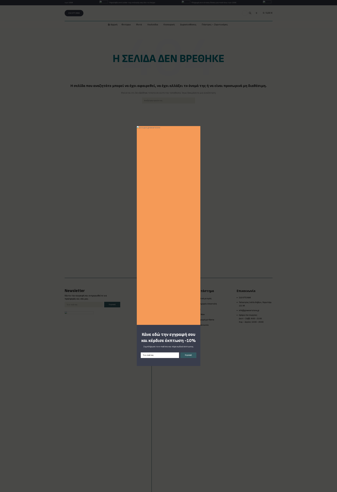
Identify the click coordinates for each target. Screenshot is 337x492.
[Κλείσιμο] (199, 122)
